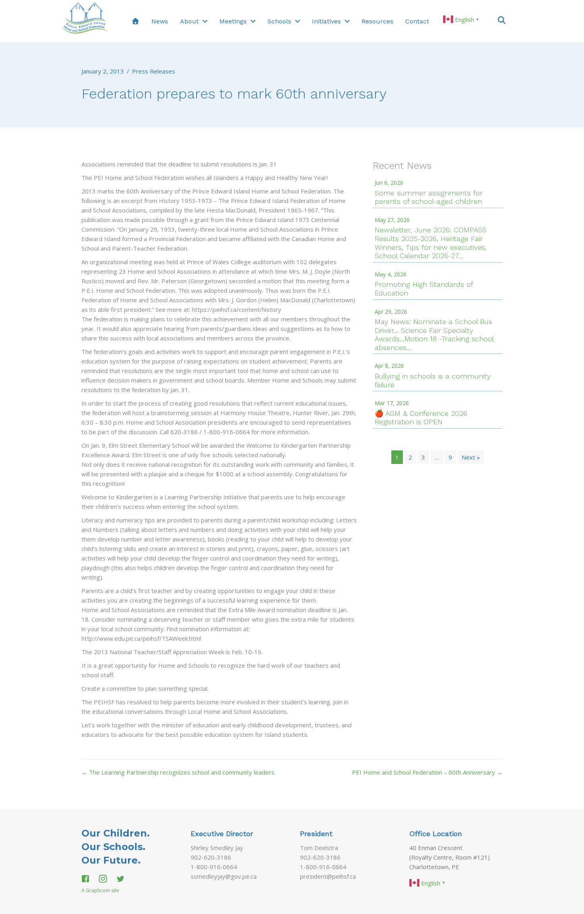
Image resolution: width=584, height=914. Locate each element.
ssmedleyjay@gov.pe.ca (224, 876)
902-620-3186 (211, 857)
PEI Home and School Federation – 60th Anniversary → (427, 772)
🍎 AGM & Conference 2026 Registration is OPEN (421, 417)
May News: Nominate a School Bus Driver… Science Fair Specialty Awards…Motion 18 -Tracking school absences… (434, 334)
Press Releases (153, 71)
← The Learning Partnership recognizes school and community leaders (178, 772)
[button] (502, 19)
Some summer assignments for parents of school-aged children (429, 197)
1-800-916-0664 (214, 867)
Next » (471, 457)
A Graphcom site (100, 890)
